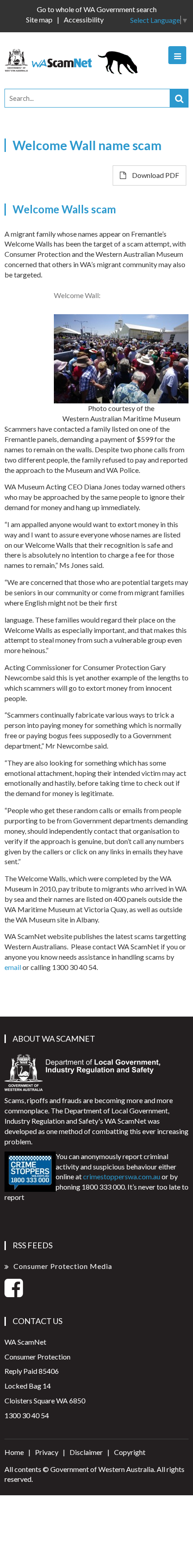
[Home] (75, 59)
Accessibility (84, 19)
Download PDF (155, 175)
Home (14, 1452)
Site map (39, 19)
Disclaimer (86, 1452)
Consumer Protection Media (62, 1266)
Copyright (129, 1452)
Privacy (46, 1452)
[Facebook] (13, 1293)
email (12, 967)
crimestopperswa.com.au (121, 1176)
